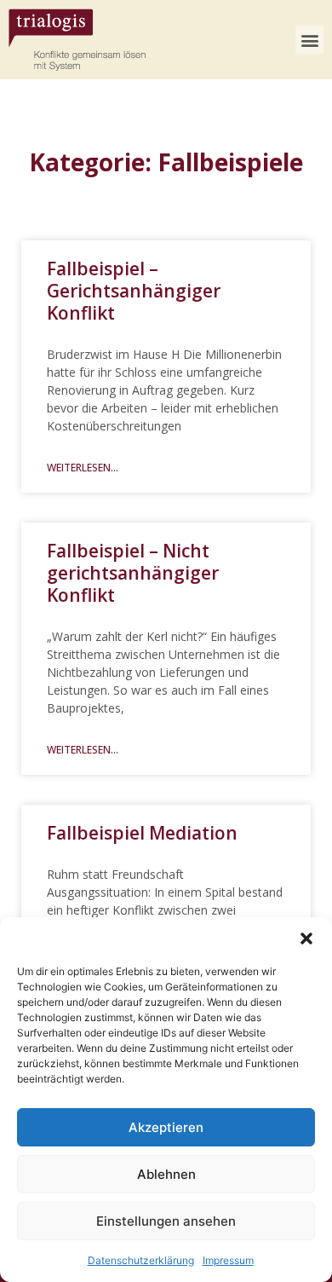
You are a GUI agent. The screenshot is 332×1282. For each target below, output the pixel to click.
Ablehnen (166, 1174)
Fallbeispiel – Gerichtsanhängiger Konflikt (133, 291)
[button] (306, 938)
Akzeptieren (166, 1127)
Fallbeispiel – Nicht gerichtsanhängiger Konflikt (133, 573)
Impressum (228, 1260)
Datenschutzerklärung (141, 1260)
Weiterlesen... (82, 467)
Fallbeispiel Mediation (142, 833)
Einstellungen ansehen (166, 1221)
